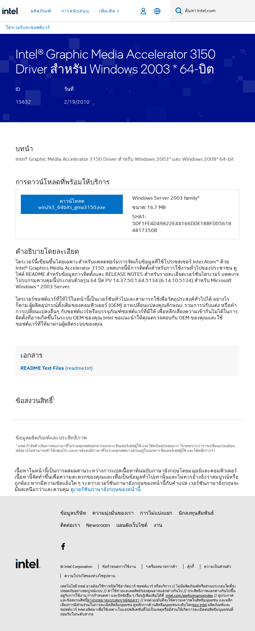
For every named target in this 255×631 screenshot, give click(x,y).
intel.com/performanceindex (189, 595)
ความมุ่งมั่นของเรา (113, 513)
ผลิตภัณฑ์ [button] (41, 11)
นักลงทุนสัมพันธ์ (196, 513)
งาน (158, 525)
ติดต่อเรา (70, 525)
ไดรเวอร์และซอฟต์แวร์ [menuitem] (28, 27)
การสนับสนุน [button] (75, 11)
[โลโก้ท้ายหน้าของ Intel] (28, 563)
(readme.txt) (57, 368)
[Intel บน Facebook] (63, 547)
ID (18, 89)
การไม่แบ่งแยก (156, 513)
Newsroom (98, 525)
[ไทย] (157, 11)
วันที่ (69, 89)
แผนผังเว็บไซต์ (131, 525)
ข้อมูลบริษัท (73, 513)
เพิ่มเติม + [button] (109, 11)
